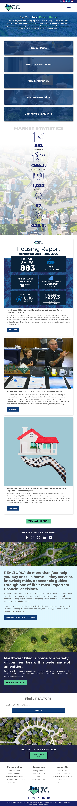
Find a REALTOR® (38, 698)
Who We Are (62, 771)
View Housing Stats (15, 682)
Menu (69, 7)
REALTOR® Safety (14, 782)
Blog (38, 776)
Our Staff (62, 779)
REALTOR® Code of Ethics (14, 779)
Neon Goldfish (43, 804)
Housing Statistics (38, 771)
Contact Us (62, 782)
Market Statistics (38, 128)
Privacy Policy (57, 802)
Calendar (38, 782)
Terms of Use (48, 802)
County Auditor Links (38, 779)
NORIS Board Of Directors (62, 776)
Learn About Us (38, 755)
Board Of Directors (62, 774)
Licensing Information (14, 776)
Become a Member (14, 774)
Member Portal (14, 771)
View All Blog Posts (38, 521)
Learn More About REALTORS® (20, 618)
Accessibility (66, 802)
